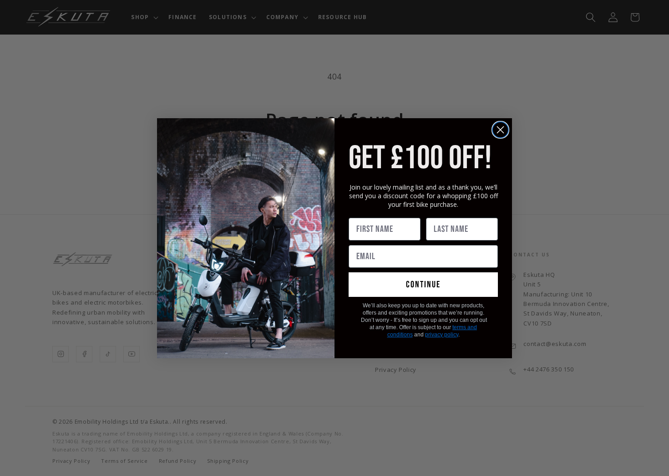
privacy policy (441, 334)
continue (423, 284)
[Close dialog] (500, 130)
